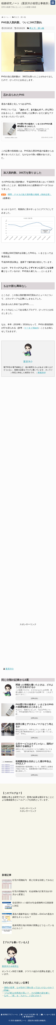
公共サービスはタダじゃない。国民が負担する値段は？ (34, 745)
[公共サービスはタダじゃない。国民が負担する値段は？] (7, 749)
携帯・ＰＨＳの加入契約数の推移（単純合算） (30, 194)
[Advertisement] (28, 501)
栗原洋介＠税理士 (10, 966)
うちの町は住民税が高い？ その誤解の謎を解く (27, 993)
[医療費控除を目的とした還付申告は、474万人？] (7, 766)
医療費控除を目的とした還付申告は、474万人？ (34, 762)
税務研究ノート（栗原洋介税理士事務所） (26, 3)
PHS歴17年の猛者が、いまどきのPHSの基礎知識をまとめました (34, 705)
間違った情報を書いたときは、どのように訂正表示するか (34, 686)
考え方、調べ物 (36, 28)
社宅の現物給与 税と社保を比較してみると (33, 880)
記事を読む (34, 698)
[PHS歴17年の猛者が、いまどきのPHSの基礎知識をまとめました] (7, 709)
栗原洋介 (9, 669)
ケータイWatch (31, 328)
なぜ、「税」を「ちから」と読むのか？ (23, 996)
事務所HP (42, 373)
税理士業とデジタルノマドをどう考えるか (34, 725)
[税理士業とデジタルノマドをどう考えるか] (7, 729)
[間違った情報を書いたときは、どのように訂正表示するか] (7, 690)
